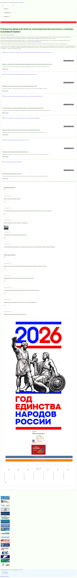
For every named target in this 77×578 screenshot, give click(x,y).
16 (63, 475)
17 (4, 476)
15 (53, 475)
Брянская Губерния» (36, 41)
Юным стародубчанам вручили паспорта (11, 173)
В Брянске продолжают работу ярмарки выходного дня (15, 151)
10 (4, 475)
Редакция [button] (6, 16)
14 (43, 475)
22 (53, 476)
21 (43, 476)
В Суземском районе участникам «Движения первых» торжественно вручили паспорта (22, 108)
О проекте (5, 571)
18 (14, 476)
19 (24, 476)
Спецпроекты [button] (7, 12)
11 (14, 475)
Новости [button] (6, 8)
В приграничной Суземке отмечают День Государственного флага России (19, 86)
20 (33, 476)
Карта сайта (5, 573)
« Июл (5, 482)
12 (24, 475)
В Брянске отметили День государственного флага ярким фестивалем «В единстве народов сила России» (27, 64)
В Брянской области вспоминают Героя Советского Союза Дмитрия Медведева (21, 130)
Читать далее (5, 69)
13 (33, 475)
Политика (11, 34)
